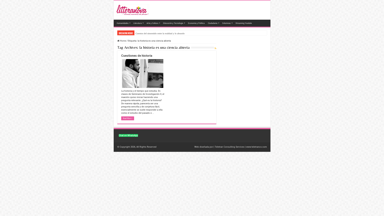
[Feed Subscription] (215, 48)
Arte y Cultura (152, 23)
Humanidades (123, 23)
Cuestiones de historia (136, 55)
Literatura (137, 23)
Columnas (226, 23)
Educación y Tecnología (173, 23)
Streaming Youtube (244, 23)
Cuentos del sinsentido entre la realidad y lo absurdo (160, 33)
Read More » (127, 118)
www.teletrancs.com (256, 147)
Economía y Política (196, 23)
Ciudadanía (212, 23)
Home (122, 40)
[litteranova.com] (133, 9)
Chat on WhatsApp (128, 135)
